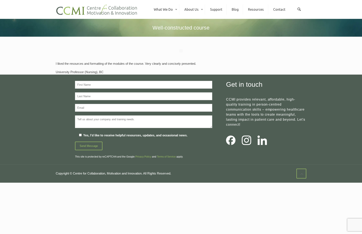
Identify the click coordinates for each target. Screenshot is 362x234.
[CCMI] (96, 9)
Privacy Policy (143, 156)
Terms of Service (166, 156)
